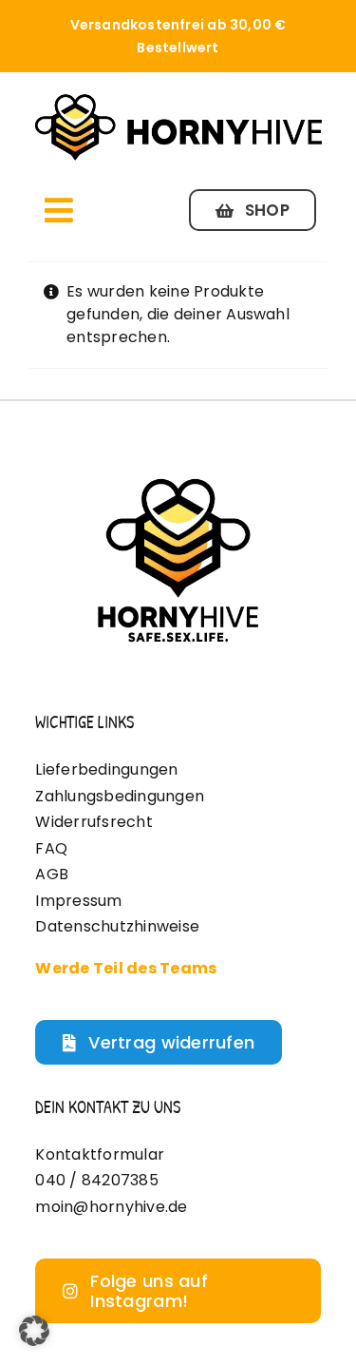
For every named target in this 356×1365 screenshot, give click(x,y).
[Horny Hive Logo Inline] (178, 98)
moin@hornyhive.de (111, 1207)
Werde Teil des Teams (125, 968)
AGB (51, 874)
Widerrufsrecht (93, 822)
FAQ (51, 848)
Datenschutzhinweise (117, 926)
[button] (34, 1331)
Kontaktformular (99, 1154)
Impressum (78, 901)
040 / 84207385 (96, 1180)
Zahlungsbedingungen (119, 796)
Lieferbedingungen (106, 769)
